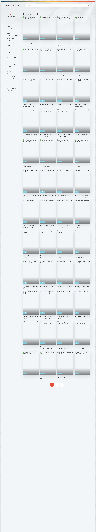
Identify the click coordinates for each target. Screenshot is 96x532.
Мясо (8, 23)
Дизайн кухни (10, 93)
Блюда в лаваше (11, 69)
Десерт (9, 66)
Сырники (9, 54)
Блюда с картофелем (12, 85)
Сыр (8, 21)
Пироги (9, 40)
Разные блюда (11, 16)
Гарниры (9, 59)
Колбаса (9, 74)
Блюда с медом (11, 31)
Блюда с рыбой (11, 78)
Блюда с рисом (11, 76)
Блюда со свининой (12, 62)
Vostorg (12, 5)
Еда (8, 19)
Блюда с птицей (11, 38)
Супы (8, 52)
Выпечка (9, 71)
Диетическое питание (12, 28)
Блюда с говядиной (12, 64)
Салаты (9, 47)
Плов (8, 26)
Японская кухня (11, 50)
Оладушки (9, 90)
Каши (8, 33)
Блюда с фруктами (12, 57)
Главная (20, 5)
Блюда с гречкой (11, 81)
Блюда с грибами (11, 43)
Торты (8, 83)
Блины (8, 45)
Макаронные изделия (12, 35)
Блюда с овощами (12, 88)
